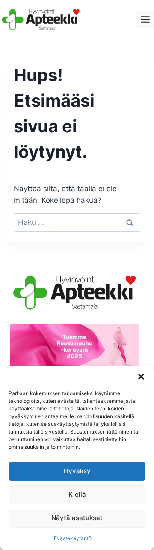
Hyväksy (77, 471)
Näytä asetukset (77, 518)
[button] (141, 376)
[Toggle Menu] (145, 19)
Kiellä (77, 494)
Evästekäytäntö (73, 538)
